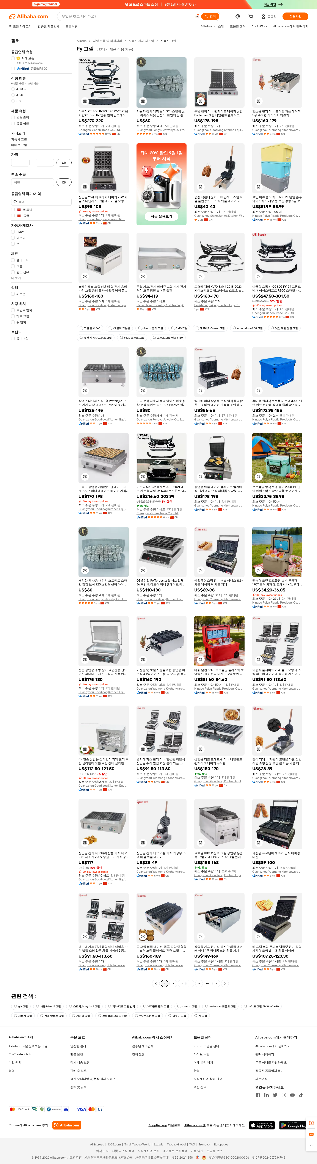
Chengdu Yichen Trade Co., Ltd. (99, 130)
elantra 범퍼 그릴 (153, 328)
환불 (197, 1070)
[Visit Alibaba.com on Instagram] (283, 1095)
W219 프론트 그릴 (149, 1015)
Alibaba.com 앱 (195, 1125)
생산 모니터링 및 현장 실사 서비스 (93, 1079)
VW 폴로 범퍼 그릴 (158, 1006)
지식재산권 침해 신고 (208, 1079)
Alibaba (81, 40)
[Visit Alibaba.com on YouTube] (292, 1095)
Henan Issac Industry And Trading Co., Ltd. (162, 305)
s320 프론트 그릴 (134, 337)
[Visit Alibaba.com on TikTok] (301, 1095)
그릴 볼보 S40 (92, 328)
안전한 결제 (78, 1046)
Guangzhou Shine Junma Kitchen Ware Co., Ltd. (219, 215)
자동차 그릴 (25, 1015)
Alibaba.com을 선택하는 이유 (28, 1046)
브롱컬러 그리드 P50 (114, 1015)
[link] (311, 1123)
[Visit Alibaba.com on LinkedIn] (266, 1095)
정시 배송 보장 (80, 1062)
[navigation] (41, 512)
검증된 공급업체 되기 (269, 1070)
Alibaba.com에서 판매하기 (272, 1046)
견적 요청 (138, 1054)
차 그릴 (203, 1015)
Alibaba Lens (32, 1125)
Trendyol (204, 1144)
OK (64, 163)
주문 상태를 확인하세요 (271, 1062)
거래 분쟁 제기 (203, 1062)
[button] (196, 16)
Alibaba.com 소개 (21, 1037)
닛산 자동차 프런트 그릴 (98, 337)
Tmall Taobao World (137, 1144)
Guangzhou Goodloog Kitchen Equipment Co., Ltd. (219, 130)
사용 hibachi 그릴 (50, 1006)
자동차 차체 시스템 (141, 40)
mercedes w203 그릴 (250, 328)
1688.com (114, 1144)
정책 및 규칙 (78, 1087)
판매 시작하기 (264, 1054)
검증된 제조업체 (143, 1046)
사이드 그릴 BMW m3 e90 (263, 1006)
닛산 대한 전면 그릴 (286, 328)
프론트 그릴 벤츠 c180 (170, 337)
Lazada (158, 1144)
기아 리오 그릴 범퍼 (123, 1006)
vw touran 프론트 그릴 (222, 1006)
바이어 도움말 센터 (206, 1046)
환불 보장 (76, 1054)
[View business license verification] (197, 1157)
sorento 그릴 (189, 1006)
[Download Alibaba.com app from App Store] (262, 1125)
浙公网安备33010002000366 (229, 1157)
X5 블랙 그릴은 (121, 328)
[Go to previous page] (156, 983)
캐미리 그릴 (83, 1015)
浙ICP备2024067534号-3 (269, 1157)
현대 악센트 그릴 (54, 1015)
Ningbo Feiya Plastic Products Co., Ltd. (277, 215)
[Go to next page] (225, 983)
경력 (12, 1070)
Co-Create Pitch (20, 1054)
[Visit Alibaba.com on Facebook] (258, 1095)
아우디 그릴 (179, 1015)
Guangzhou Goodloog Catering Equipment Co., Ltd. (103, 305)
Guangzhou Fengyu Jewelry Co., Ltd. (161, 130)
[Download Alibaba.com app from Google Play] (293, 1125)
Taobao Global (176, 1144)
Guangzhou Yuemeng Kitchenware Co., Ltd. (277, 130)
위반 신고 (200, 1087)
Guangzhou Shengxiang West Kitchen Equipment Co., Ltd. (103, 219)
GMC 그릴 (181, 328)
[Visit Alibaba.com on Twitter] (275, 1095)
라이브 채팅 (201, 1054)
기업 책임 (15, 1062)
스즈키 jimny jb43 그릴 (86, 1006)
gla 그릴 (23, 1006)
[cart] (251, 17)
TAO (192, 1144)
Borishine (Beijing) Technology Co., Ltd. (219, 305)
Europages (221, 1144)
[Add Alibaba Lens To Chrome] (66, 1125)
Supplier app (158, 1125)
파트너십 (261, 1079)
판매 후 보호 (78, 1070)
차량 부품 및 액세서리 (107, 40)
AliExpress (97, 1144)
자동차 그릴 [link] (168, 40)
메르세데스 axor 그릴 (212, 328)
